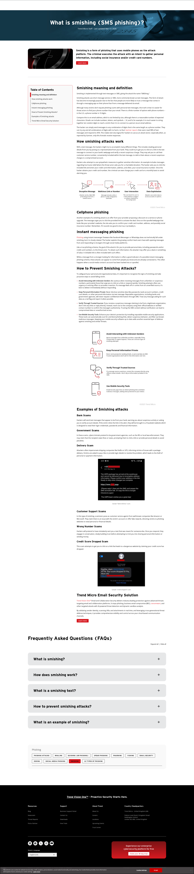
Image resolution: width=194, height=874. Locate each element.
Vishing (130, 755)
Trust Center (96, 827)
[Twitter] (41, 843)
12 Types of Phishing (93, 761)
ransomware (156, 603)
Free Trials (63, 823)
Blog (29, 811)
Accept (156, 870)
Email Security (146, 755)
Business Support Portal (68, 811)
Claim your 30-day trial (138, 853)
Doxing (37, 761)
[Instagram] (46, 843)
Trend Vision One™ (84, 601)
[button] (97, 685)
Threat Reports (33, 819)
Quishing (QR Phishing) (78, 755)
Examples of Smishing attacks (43, 116)
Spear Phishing (101, 755)
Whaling (58, 755)
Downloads (64, 819)
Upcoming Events (98, 823)
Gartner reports (131, 130)
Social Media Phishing (55, 761)
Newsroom (31, 815)
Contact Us (63, 815)
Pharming (117, 755)
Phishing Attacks (41, 755)
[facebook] (35, 843)
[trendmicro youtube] (52, 843)
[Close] (191, 870)
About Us (95, 811)
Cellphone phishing (39, 103)
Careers (95, 815)
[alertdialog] (97, 870)
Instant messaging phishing (42, 108)
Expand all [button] (154, 644)
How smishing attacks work (42, 99)
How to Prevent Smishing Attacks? (44, 112)
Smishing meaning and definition (44, 95)
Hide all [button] (163, 644)
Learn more (81, 62)
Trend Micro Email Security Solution (45, 121)
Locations (95, 819)
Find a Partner (32, 823)
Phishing (80, 237)
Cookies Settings (142, 870)
